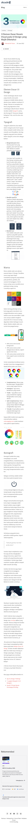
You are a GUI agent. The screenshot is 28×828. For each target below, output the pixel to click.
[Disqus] (14, 715)
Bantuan (3, 818)
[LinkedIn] (20, 813)
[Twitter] (10, 813)
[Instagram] (17, 813)
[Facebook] (7, 813)
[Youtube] (14, 813)
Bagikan (6, 49)
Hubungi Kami (10, 818)
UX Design (10, 30)
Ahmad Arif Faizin (10, 43)
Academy (4, 30)
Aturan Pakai (17, 818)
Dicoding (16, 822)
